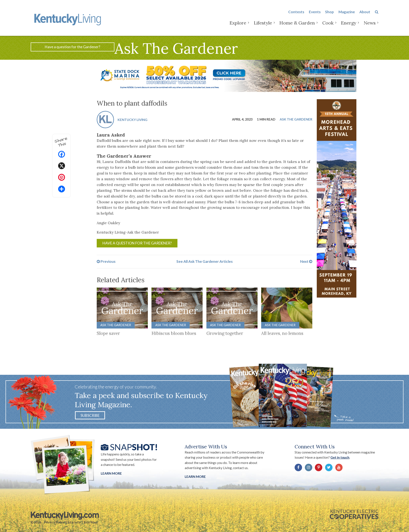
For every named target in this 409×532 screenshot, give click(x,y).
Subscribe (90, 415)
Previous (107, 261)
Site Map (90, 522)
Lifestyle (263, 23)
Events (315, 12)
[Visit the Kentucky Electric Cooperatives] (354, 514)
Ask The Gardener (296, 119)
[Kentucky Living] (68, 19)
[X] (61, 166)
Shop (329, 12)
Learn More (111, 473)
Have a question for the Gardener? (72, 47)
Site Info (74, 522)
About (364, 12)
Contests (296, 12)
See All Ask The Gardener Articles (204, 261)
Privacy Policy (54, 522)
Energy (348, 23)
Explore (237, 23)
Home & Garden (297, 23)
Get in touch (339, 457)
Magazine (346, 12)
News (370, 23)
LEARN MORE (195, 476)
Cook (328, 23)
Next (304, 261)
